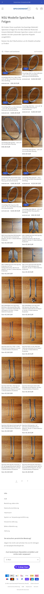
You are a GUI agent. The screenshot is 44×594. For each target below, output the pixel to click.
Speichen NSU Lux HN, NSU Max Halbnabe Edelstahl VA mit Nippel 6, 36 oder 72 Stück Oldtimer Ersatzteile (31, 349)
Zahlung (7, 531)
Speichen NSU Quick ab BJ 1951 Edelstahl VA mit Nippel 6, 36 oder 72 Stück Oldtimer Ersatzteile (31, 387)
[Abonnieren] (37, 559)
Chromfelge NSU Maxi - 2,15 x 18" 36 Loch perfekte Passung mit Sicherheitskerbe (32, 107)
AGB (5, 499)
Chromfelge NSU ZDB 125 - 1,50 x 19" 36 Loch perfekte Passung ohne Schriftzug (32, 210)
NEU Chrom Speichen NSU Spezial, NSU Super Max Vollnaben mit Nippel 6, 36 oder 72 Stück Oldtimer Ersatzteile (32, 267)
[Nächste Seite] (27, 481)
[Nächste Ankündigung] (41, 2)
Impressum (8, 512)
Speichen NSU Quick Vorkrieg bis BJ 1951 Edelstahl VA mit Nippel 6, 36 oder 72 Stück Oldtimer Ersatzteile (11, 426)
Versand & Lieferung (10, 522)
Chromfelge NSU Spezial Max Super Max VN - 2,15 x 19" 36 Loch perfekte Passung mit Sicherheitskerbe (11, 179)
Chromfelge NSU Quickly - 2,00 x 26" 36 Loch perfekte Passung (32, 150)
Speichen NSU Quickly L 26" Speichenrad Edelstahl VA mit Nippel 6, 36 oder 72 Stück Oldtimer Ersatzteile (32, 427)
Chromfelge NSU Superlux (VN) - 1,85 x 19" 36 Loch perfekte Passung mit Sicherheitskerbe (11, 206)
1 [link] (16, 481)
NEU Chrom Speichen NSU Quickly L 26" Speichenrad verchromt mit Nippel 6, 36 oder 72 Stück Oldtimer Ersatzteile (11, 238)
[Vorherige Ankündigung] (2, 2)
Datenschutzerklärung (11, 508)
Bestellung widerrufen (11, 503)
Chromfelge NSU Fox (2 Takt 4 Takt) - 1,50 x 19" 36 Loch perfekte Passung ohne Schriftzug (12, 79)
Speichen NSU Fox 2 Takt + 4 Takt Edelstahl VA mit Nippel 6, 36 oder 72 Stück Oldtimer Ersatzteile (11, 348)
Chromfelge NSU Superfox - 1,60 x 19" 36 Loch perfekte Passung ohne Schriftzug (32, 179)
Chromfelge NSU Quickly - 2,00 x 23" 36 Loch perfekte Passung (12, 143)
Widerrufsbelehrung (10, 526)
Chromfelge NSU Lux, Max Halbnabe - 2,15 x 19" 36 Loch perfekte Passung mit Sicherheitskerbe (12, 108)
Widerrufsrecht (35, 583)
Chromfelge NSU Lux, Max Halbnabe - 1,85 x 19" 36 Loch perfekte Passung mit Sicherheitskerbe (32, 74)
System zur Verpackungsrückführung (16, 517)
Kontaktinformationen (23, 589)
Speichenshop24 (13, 583)
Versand (36, 586)
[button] (2, 9)
